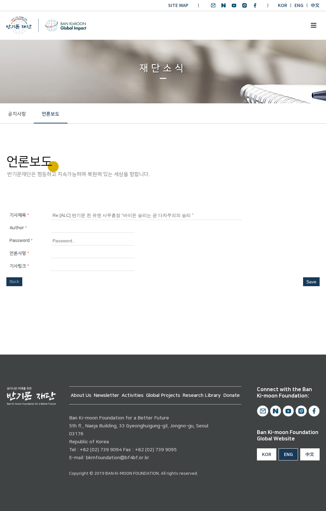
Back (14, 281)
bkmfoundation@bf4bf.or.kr (117, 457)
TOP (302, 498)
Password (21, 240)
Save (311, 281)
